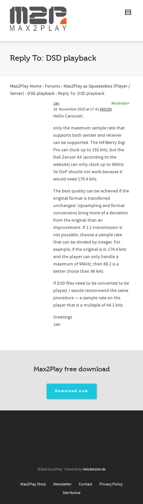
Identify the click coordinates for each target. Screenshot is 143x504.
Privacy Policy (111, 484)
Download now (71, 391)
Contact (85, 484)
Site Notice (71, 492)
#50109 (106, 109)
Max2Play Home (26, 86)
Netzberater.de (94, 469)
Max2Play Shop (33, 484)
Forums (52, 86)
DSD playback (41, 94)
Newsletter (62, 484)
